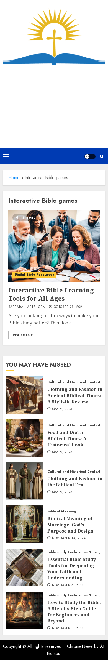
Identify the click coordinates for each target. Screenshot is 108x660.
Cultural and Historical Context (73, 382)
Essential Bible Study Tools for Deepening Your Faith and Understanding (71, 568)
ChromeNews (80, 646)
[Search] (101, 156)
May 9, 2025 (62, 409)
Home (14, 177)
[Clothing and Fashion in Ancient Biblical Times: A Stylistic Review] (24, 395)
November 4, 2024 (68, 585)
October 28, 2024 (69, 307)
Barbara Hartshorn (26, 307)
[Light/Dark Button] (90, 156)
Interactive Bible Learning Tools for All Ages (51, 294)
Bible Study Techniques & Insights (76, 552)
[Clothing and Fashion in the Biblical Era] (24, 481)
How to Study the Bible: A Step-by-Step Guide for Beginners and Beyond (74, 611)
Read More (23, 334)
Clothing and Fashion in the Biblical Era (74, 481)
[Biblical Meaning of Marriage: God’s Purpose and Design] (24, 524)
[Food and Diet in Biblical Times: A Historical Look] (24, 438)
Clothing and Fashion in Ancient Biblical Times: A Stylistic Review (74, 395)
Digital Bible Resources (34, 274)
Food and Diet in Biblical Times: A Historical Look (66, 438)
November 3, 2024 (68, 628)
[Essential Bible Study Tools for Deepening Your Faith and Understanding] (24, 567)
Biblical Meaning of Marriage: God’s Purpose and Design (70, 524)
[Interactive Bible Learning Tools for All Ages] (54, 246)
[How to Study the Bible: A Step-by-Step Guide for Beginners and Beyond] (24, 610)
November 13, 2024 (69, 538)
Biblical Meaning (61, 511)
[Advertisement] (54, 106)
